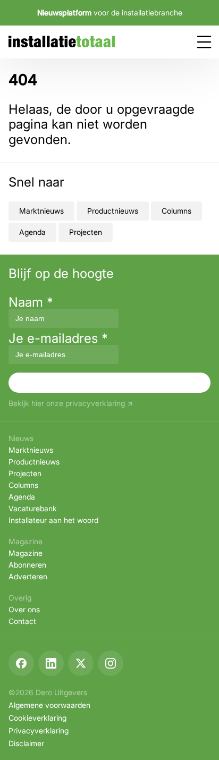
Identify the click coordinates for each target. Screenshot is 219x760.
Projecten (85, 232)
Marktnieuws (41, 210)
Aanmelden (109, 382)
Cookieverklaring (37, 717)
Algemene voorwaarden (49, 705)
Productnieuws (112, 210)
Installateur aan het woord (53, 520)
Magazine (26, 553)
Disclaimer (26, 743)
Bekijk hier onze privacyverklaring (67, 404)
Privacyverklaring (39, 730)
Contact (22, 621)
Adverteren (28, 576)
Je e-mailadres (58, 338)
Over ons (24, 609)
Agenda (32, 232)
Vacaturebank (33, 508)
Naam (31, 302)
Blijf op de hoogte (61, 273)
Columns (176, 210)
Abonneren (27, 564)
